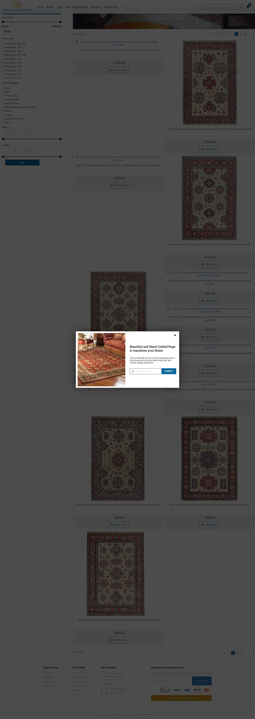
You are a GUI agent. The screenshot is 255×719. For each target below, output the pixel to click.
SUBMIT (168, 370)
